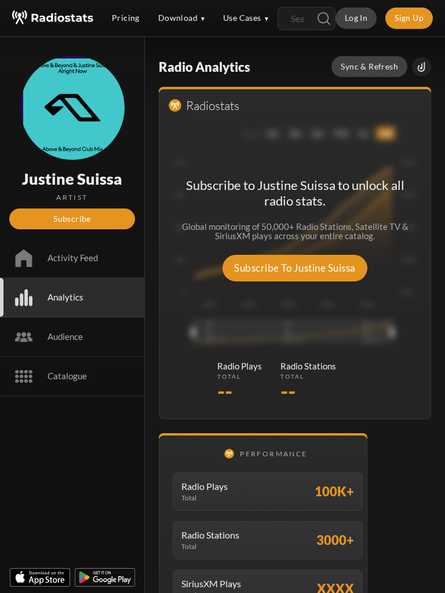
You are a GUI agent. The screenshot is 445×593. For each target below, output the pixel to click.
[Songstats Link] (421, 66)
